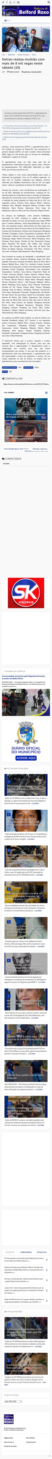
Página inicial (40, 449)
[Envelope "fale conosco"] (18, 2)
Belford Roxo (11, 54)
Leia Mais (35, 803)
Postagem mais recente (16, 449)
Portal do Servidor (10, 1446)
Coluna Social (30, 1442)
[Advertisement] (26, 91)
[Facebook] (6, 2)
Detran (34, 54)
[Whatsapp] (14, 2)
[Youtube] (10, 2)
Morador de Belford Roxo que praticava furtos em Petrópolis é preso (24, 437)
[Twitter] (3, 2)
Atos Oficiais (30, 1438)
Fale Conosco (9, 1442)
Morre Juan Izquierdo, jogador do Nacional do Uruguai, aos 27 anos (25, 415)
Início (3, 54)
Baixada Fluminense (23, 54)
